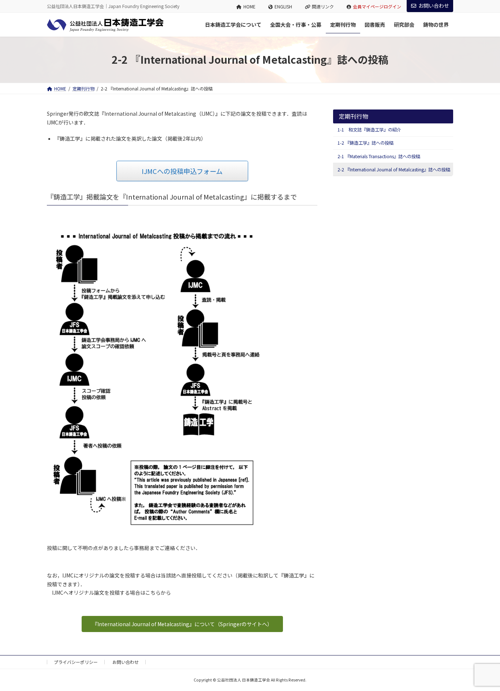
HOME (249, 6)
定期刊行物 (353, 116)
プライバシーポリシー (76, 662)
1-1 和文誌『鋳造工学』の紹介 (369, 129)
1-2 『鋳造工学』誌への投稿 (365, 143)
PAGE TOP (482, 663)
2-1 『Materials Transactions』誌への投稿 (378, 156)
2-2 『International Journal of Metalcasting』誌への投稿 (393, 169)
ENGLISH (283, 6)
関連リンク (323, 6)
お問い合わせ (433, 5)
